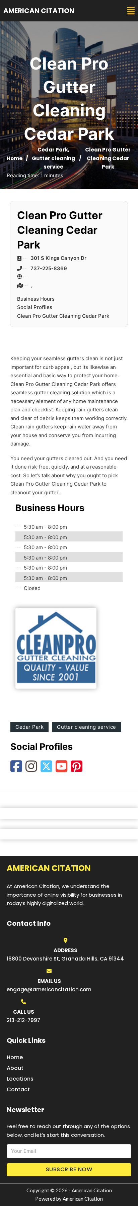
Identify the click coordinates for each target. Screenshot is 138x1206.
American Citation (38, 10)
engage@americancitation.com (49, 989)
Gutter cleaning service (86, 727)
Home (14, 158)
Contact (18, 1089)
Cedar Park (53, 149)
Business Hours (36, 299)
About (15, 1068)
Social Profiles (34, 307)
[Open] (131, 11)
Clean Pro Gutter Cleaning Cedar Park (63, 316)
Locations (20, 1079)
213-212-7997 (23, 1020)
